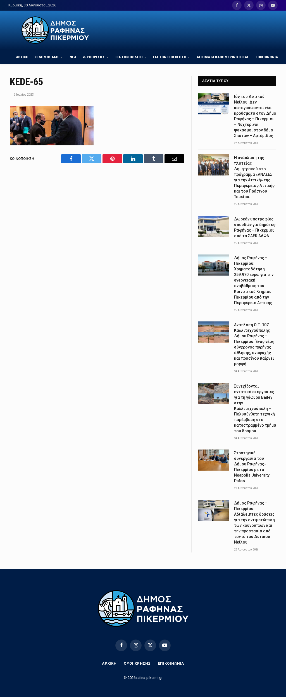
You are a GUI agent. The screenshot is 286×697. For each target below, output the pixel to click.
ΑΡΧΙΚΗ (22, 57)
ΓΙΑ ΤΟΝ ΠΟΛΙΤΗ (129, 57)
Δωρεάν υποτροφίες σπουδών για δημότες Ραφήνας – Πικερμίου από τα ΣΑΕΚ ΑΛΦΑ (254, 227)
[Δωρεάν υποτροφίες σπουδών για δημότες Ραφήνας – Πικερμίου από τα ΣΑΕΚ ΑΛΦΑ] (213, 226)
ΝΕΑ (73, 57)
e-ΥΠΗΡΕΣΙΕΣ (94, 57)
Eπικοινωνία (171, 663)
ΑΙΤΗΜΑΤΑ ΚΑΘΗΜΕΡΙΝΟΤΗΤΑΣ (223, 57)
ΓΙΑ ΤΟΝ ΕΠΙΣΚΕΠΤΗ (169, 57)
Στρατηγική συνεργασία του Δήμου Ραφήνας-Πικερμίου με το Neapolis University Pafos (252, 467)
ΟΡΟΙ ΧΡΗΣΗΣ (137, 663)
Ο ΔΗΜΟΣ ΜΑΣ (47, 57)
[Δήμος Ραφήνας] (55, 30)
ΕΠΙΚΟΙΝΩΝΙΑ (267, 57)
